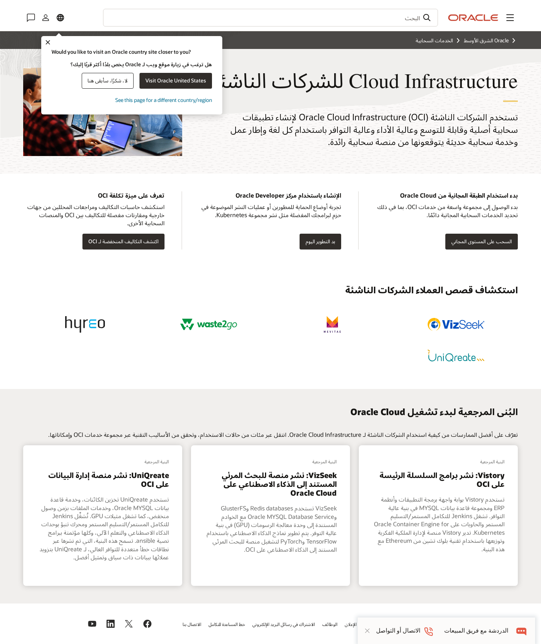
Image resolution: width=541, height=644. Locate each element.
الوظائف (329, 624)
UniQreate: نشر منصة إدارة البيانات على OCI (108, 479)
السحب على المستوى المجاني (481, 241)
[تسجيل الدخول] (45, 17)
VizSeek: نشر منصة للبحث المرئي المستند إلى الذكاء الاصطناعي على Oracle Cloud (279, 484)
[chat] (521, 630)
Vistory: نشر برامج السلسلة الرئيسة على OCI (442, 479)
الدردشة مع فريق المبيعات (476, 630)
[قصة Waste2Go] (208, 324)
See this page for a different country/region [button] (163, 99)
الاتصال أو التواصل (398, 630)
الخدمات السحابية (434, 40)
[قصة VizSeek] (456, 324)
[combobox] (270, 17)
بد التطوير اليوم (320, 241)
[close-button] (367, 630)
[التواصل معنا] (30, 17)
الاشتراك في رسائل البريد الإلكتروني (283, 624)
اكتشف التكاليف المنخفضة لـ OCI (123, 241)
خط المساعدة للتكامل (227, 624)
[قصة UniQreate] (456, 355)
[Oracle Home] (473, 17)
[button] (510, 17)
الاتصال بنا (192, 624)
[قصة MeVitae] (332, 324)
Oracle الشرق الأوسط (486, 40)
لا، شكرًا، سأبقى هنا (108, 80)
